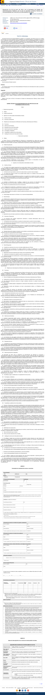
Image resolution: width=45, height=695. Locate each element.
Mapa (15, 687)
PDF (7, 28)
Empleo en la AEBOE (24, 688)
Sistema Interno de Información (38, 687)
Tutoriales (18, 688)
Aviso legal (19, 687)
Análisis (7, 33)
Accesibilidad (24, 687)
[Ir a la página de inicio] (23, 1)
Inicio (7, 5)
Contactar (3, 687)
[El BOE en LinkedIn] (25, 691)
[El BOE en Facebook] (22, 691)
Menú (37, 3)
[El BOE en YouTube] (28, 691)
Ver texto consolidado (37, 13)
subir (41, 683)
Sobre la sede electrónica (10, 687)
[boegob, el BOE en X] (20, 691)
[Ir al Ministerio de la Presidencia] (2, 1)
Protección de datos (30, 687)
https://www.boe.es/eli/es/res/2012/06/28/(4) (18, 23)
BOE (9, 5)
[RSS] (17, 691)
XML (16, 28)
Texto (3, 33)
